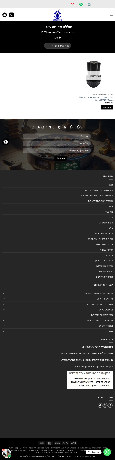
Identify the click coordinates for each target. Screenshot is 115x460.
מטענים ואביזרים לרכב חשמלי (99, 293)
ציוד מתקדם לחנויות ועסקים (100, 320)
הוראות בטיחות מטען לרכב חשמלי (97, 195)
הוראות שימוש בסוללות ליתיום (99, 190)
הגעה (110, 217)
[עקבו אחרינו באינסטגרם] (105, 405)
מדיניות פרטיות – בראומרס (100, 239)
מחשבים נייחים (106, 309)
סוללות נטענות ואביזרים (102, 315)
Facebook (80, 366)
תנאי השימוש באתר (104, 233)
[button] (111, 14)
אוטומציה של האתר (104, 244)
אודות (110, 206)
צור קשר (109, 211)
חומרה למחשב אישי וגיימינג (100, 304)
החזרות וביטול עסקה (103, 260)
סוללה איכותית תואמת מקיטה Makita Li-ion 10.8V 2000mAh (96, 98)
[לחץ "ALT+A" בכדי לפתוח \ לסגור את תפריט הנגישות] (5, 141)
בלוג (111, 228)
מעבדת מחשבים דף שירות (100, 201)
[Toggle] (3, 293)
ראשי (110, 184)
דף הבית (70, 32)
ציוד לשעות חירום (105, 298)
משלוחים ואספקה (104, 266)
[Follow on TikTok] (100, 405)
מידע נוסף (107, 107)
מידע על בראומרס (104, 276)
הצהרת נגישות (106, 222)
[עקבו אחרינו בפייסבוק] (110, 405)
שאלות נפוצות (106, 249)
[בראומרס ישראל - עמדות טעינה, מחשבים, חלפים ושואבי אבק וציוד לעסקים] (57, 14)
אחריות (109, 255)
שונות (110, 331)
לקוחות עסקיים (106, 271)
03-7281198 (88, 346)
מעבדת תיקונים (106, 325)
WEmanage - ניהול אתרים (31, 456)
